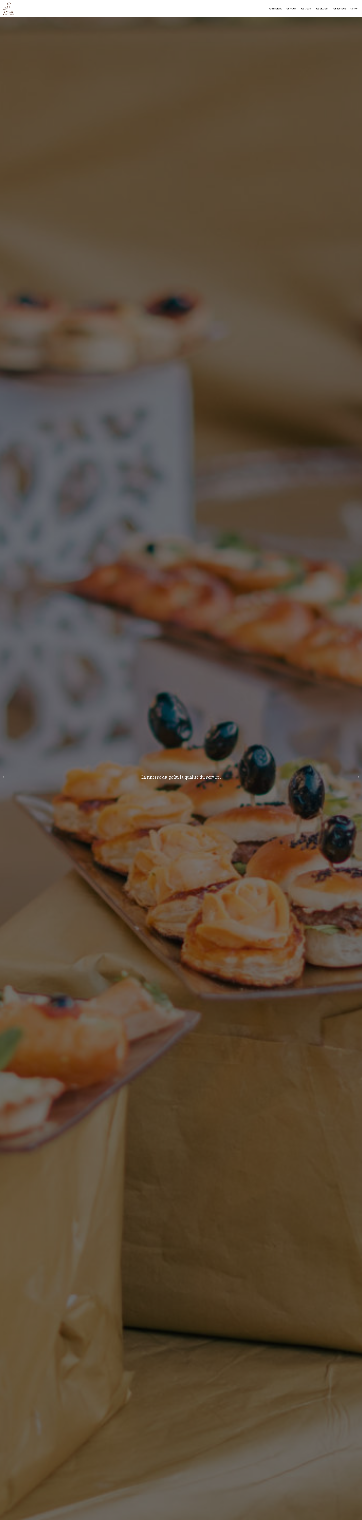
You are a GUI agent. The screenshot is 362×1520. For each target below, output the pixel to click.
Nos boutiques (339, 9)
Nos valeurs (291, 9)
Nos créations (322, 9)
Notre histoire (275, 9)
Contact (354, 9)
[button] (3, 777)
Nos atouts (306, 9)
